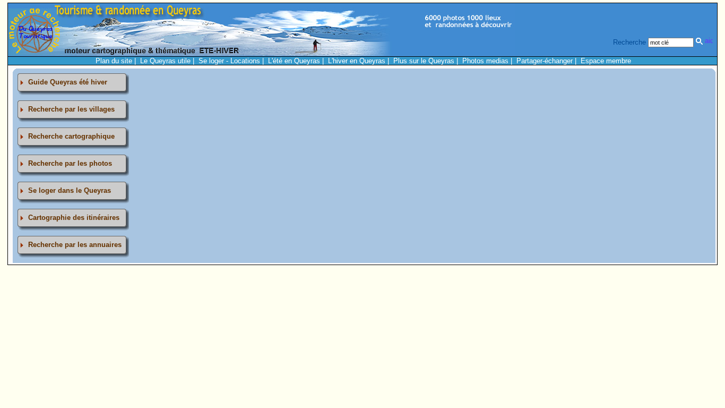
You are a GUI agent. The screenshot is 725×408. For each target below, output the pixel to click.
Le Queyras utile (165, 61)
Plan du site (114, 61)
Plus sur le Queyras (423, 61)
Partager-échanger (544, 61)
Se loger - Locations (229, 61)
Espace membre (606, 61)
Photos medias (485, 61)
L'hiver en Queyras (356, 61)
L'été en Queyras (294, 61)
